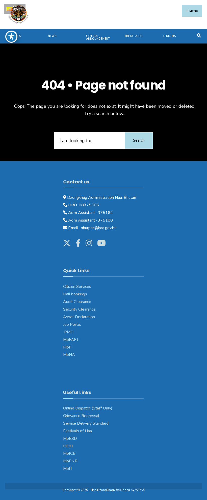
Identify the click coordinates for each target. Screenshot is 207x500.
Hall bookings (75, 294)
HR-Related (134, 36)
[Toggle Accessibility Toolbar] (11, 37)
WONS (140, 490)
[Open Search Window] (198, 35)
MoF (67, 347)
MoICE (69, 453)
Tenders (169, 36)
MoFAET (71, 339)
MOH (68, 446)
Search (139, 140)
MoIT (67, 468)
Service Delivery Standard (86, 423)
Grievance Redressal (81, 416)
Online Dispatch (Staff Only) (87, 408)
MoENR (70, 461)
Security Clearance (79, 309)
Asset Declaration (79, 317)
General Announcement (98, 37)
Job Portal (72, 324)
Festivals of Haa (77, 431)
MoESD (70, 438)
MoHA (69, 354)
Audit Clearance (77, 302)
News (52, 36)
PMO (68, 332)
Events (15, 36)
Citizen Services (77, 286)
